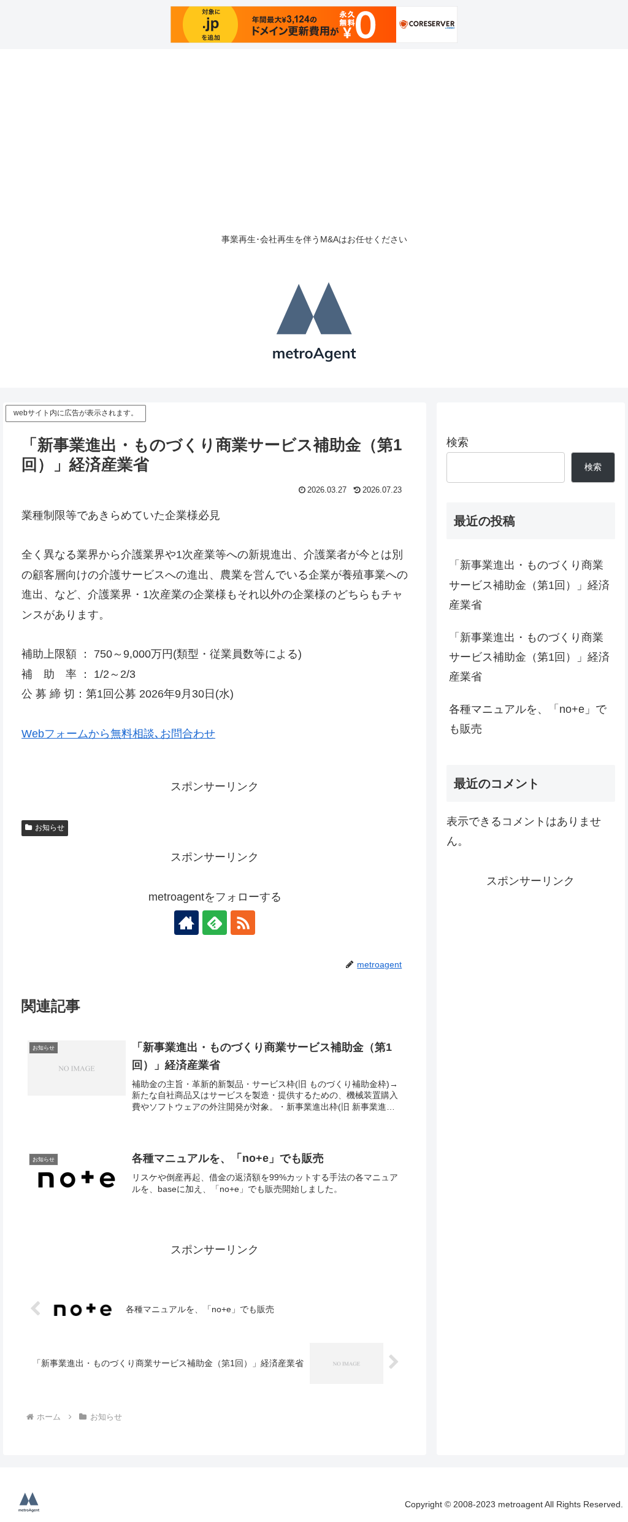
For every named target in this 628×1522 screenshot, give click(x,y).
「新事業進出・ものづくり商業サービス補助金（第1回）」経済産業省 (529, 585)
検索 (457, 442)
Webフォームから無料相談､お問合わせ (118, 734)
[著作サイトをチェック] (186, 922)
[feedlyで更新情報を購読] (214, 922)
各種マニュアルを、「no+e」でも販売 (528, 719)
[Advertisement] (314, 135)
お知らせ (49, 827)
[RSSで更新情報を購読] (243, 922)
